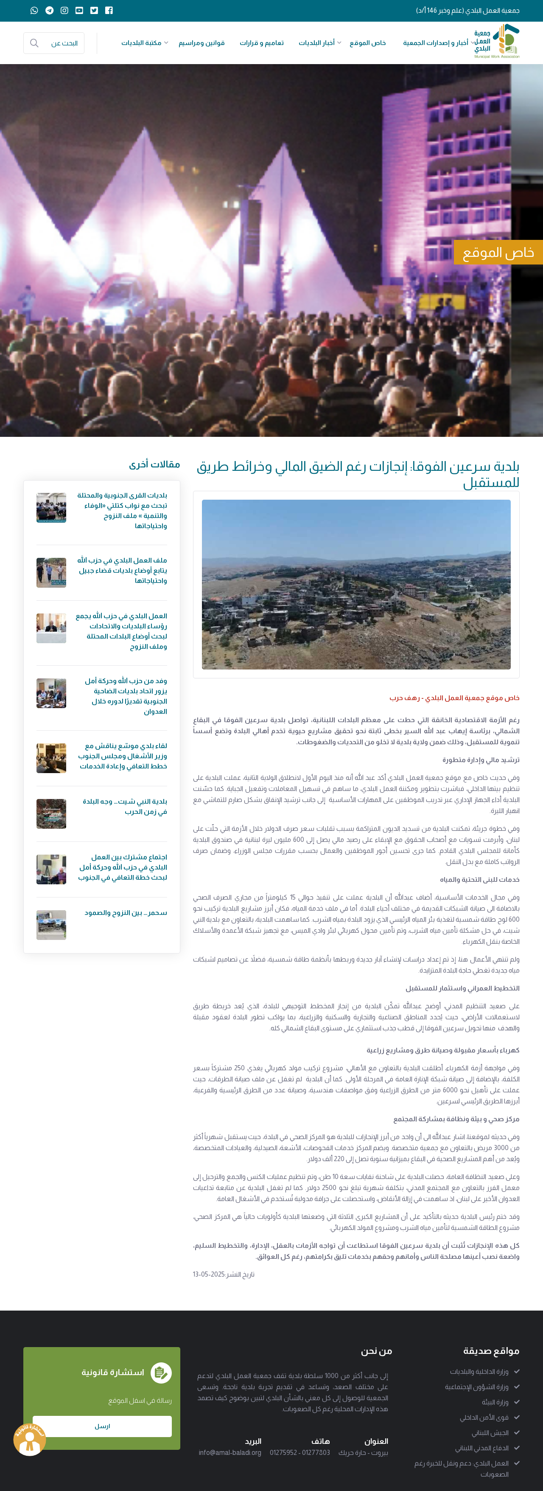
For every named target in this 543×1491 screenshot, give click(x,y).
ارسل (102, 1426)
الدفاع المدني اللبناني (482, 1448)
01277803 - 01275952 (300, 1452)
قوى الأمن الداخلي (484, 1417)
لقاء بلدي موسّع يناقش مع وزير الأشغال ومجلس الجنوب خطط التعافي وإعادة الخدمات (122, 756)
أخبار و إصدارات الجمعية (435, 42)
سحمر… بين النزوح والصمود (125, 912)
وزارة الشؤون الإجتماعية (477, 1386)
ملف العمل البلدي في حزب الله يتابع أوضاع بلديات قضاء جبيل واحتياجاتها (122, 570)
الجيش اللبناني (490, 1432)
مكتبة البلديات (141, 42)
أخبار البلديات (317, 42)
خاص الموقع (368, 42)
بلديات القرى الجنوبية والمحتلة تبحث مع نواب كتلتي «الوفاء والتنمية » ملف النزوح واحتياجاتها (122, 510)
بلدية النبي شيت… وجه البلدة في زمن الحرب (125, 806)
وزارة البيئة (495, 1402)
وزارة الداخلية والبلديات (479, 1371)
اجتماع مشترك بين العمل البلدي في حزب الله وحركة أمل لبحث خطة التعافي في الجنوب (122, 867)
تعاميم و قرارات (262, 42)
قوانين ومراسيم (202, 42)
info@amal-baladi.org (230, 1452)
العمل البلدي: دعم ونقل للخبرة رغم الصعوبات (461, 1469)
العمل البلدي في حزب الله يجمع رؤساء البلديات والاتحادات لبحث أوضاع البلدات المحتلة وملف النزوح (121, 631)
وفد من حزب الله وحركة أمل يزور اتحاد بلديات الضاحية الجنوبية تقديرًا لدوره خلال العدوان (126, 696)
